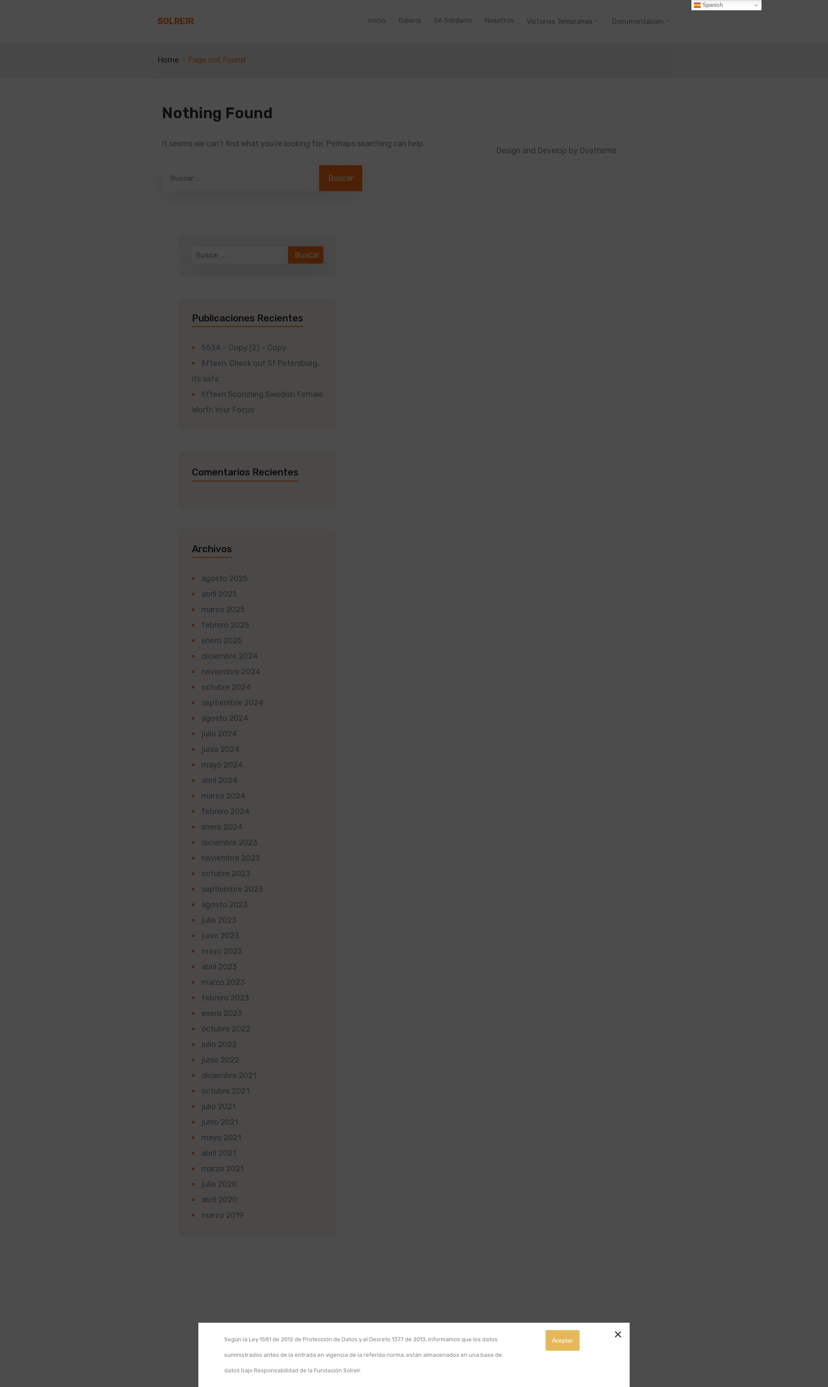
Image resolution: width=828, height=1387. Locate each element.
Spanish (712, 5)
